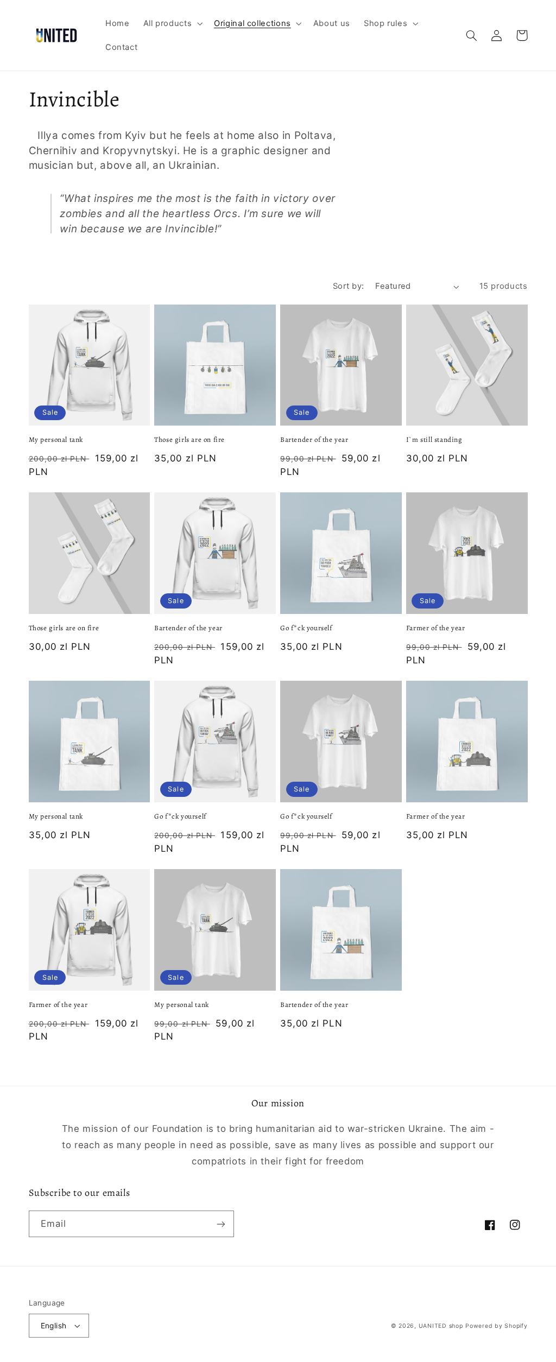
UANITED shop (441, 1325)
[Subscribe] (220, 1224)
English (54, 1325)
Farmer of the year (435, 628)
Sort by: (348, 286)
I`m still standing (434, 439)
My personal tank (56, 439)
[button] (171, 23)
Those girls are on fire (189, 439)
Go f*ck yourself (306, 628)
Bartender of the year (314, 439)
